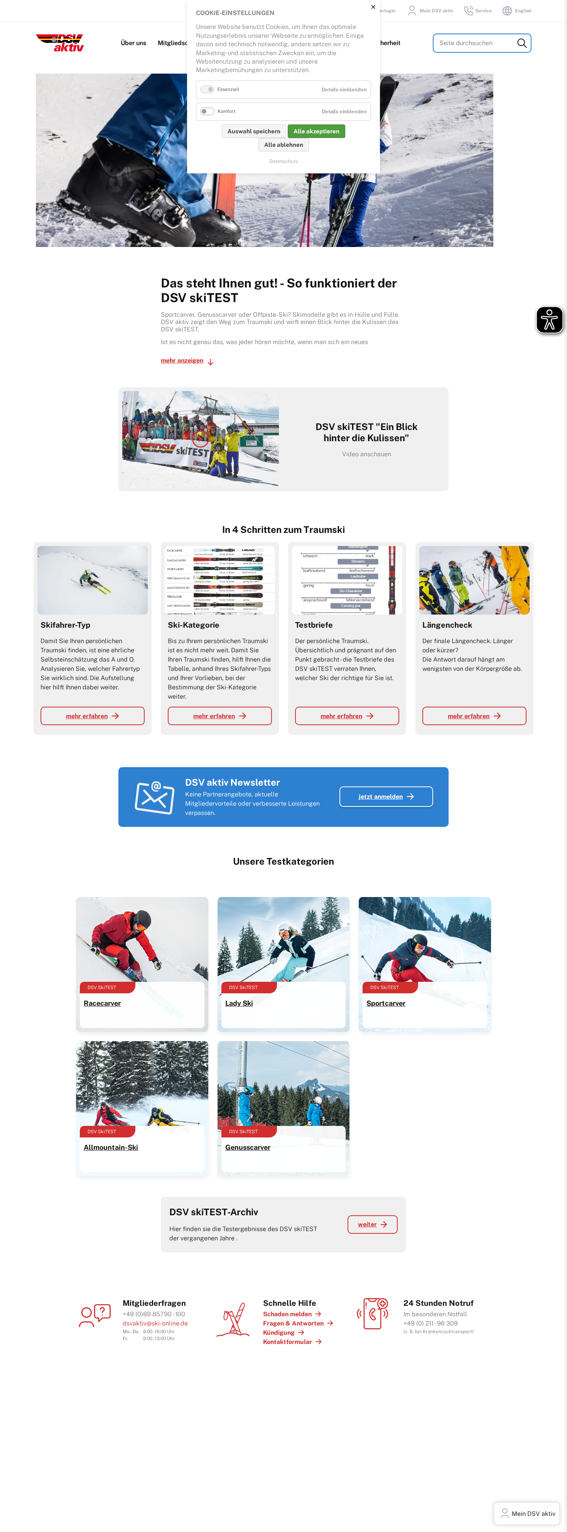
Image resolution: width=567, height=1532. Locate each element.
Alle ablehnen (283, 144)
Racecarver (102, 1003)
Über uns (133, 43)
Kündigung (279, 1332)
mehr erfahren (87, 716)
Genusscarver (247, 1147)
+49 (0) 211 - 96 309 (430, 1323)
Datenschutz (283, 161)
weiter (367, 1224)
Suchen (522, 43)
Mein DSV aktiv (436, 10)
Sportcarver (385, 1003)
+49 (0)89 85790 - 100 (154, 1314)
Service (483, 10)
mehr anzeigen (182, 360)
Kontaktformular (287, 1342)
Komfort (227, 111)
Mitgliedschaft (179, 43)
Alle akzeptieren (316, 131)
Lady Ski (239, 1003)
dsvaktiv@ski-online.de (155, 1323)
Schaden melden (287, 1314)
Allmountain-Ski (111, 1147)
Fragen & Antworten (293, 1323)
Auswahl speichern (254, 131)
